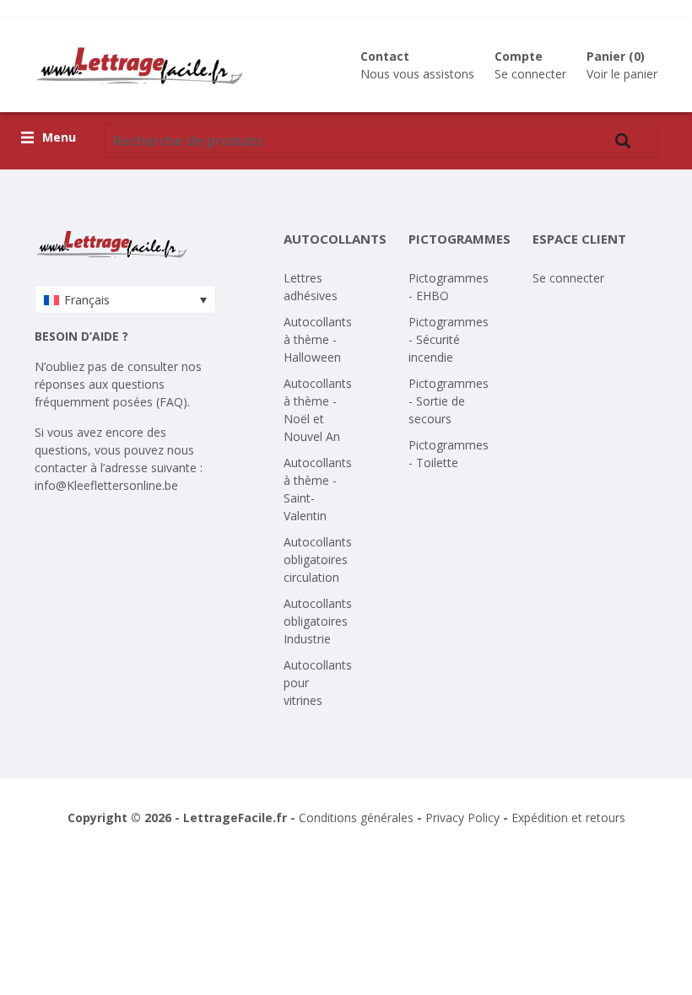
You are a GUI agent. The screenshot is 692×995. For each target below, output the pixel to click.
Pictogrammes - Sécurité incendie (448, 339)
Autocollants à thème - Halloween (318, 339)
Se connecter (530, 74)
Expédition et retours (568, 817)
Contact (384, 56)
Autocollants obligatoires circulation (318, 559)
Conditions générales (356, 817)
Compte (519, 56)
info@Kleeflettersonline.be (106, 485)
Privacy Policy (462, 817)
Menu (59, 138)
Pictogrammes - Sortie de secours (448, 401)
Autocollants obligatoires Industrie (318, 621)
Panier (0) (616, 56)
